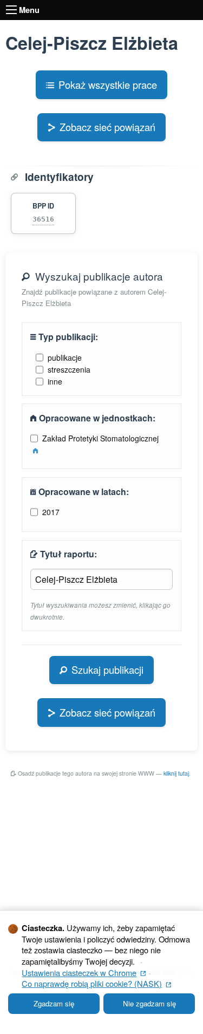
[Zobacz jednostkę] (35, 450)
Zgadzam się (54, 1003)
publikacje (65, 357)
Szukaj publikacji (107, 669)
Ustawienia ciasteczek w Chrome (84, 972)
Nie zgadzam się (149, 1003)
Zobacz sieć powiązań (107, 127)
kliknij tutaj (176, 773)
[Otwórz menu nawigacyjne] (11, 9)
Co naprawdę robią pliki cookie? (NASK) (96, 983)
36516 (43, 219)
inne (55, 381)
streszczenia (69, 369)
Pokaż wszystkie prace (107, 84)
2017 (51, 511)
